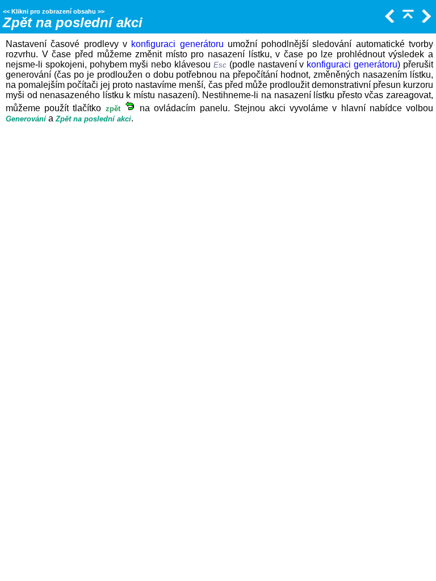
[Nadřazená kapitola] (407, 19)
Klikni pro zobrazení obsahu (53, 11)
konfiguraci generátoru (177, 44)
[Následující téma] (425, 19)
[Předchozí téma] (389, 19)
